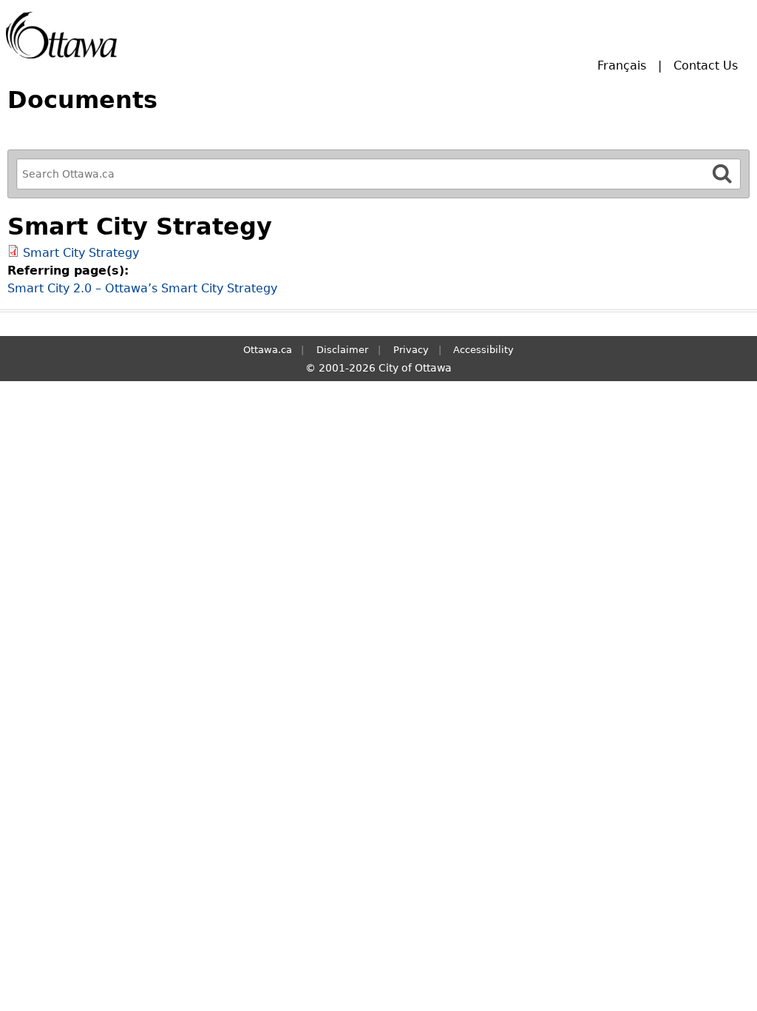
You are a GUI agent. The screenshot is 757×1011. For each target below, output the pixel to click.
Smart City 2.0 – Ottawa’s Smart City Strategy (142, 288)
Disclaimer (342, 349)
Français (621, 65)
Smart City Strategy (81, 253)
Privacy (411, 349)
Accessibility (483, 349)
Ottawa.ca (267, 349)
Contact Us (705, 65)
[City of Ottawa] (61, 35)
